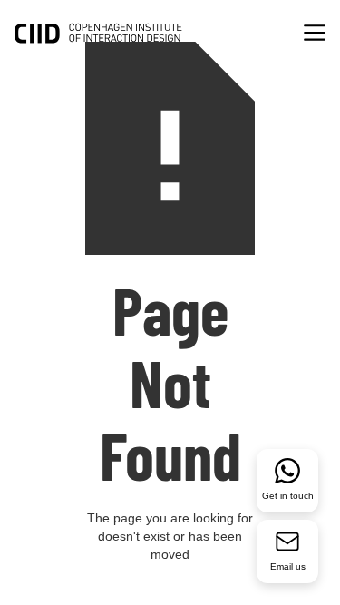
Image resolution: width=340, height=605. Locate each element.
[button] (314, 34)
